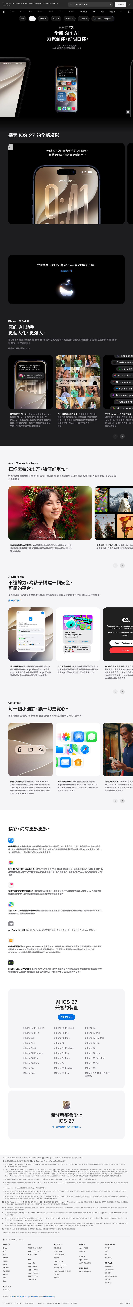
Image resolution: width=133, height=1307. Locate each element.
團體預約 (56, 1258)
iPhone (5, 1258)
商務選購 (82, 1251)
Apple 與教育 (83, 1260)
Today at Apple (59, 1254)
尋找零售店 (57, 1248)
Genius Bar (58, 1251)
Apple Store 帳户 (34, 1251)
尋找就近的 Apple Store (20, 1296)
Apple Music (32, 1266)
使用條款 (49, 1303)
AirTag (5, 1274)
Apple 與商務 (83, 1248)
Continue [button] (120, 4)
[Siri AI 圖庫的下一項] (122, 436)
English (127, 1303)
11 (62, 894)
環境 (106, 1251)
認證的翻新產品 (59, 1268)
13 (53, 949)
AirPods (6, 1268)
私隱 (106, 1254)
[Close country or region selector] (129, 4)
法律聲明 (66, 1303)
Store (5, 1248)
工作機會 (107, 1273)
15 (59, 952)
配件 (4, 1278)
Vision (5, 1264)
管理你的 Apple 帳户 (35, 1248)
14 (88, 949)
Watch (5, 1261)
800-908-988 (48, 1296)
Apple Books (33, 1276)
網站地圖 (74, 1303)
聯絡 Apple (108, 1283)
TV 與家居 (6, 1271)
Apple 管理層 (109, 1270)
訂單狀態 (56, 1274)
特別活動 (107, 1279)
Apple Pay (6, 1289)
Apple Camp (58, 1261)
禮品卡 (5, 1281)
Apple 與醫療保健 (85, 1271)
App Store (32, 1279)
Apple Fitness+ (33, 1270)
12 (92, 946)
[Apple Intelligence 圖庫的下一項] (122, 565)
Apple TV (31, 1263)
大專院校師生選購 (85, 1263)
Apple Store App (60, 1264)
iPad (4, 1254)
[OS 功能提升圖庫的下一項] (122, 801)
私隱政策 (41, 1303)
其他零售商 (34, 1296)
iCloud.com (32, 1254)
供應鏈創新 (108, 1258)
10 (68, 790)
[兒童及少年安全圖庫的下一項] (122, 691)
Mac (4, 1251)
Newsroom (108, 1266)
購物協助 (56, 1278)
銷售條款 (57, 1303)
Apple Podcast (33, 1273)
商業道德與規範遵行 (111, 1276)
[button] (90, 4)
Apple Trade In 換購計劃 (62, 1271)
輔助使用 (107, 1248)
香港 (121, 1303)
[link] (32, 18)
